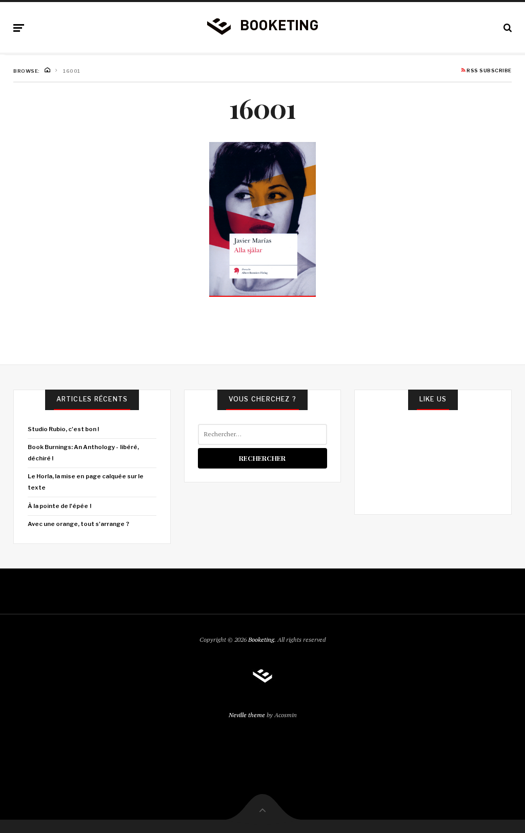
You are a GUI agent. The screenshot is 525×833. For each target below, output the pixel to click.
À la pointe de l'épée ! (59, 506)
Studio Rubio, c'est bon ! (63, 429)
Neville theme (247, 714)
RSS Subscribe (489, 70)
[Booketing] (262, 25)
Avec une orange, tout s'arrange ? (78, 523)
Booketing (261, 639)
